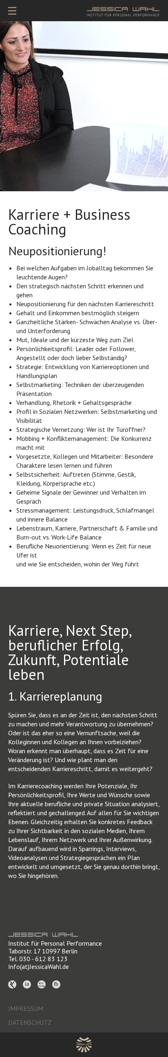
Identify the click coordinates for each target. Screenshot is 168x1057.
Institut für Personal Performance (55, 943)
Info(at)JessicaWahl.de (38, 966)
